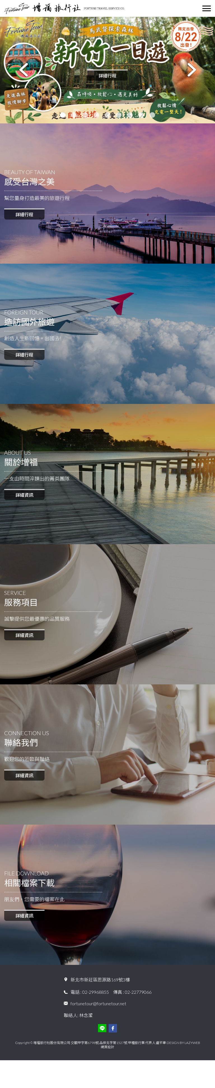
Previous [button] (23, 70)
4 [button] (96, 115)
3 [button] (85, 115)
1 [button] (63, 115)
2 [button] (74, 115)
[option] (107, 70)
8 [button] (141, 115)
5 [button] (107, 115)
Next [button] (191, 70)
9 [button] (152, 115)
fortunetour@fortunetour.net (98, 1003)
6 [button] (118, 115)
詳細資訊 (24, 495)
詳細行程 (107, 75)
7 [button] (130, 115)
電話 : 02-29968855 (90, 992)
